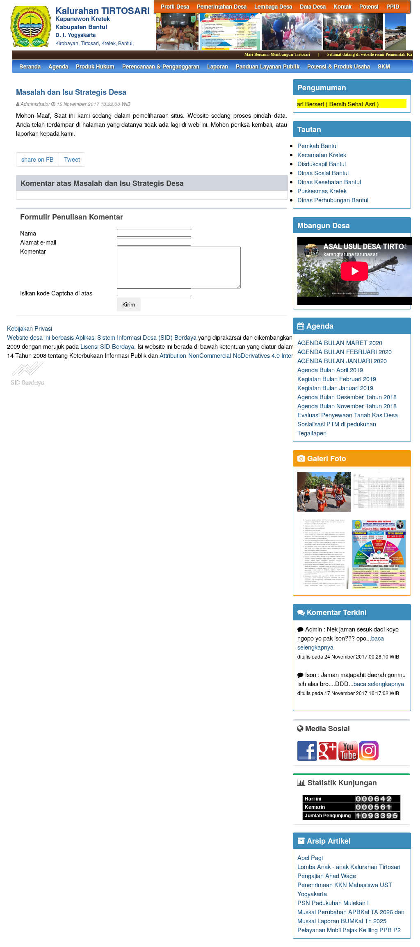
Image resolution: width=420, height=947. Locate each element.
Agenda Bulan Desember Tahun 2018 (347, 396)
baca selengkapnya (379, 683)
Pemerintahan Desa (222, 6)
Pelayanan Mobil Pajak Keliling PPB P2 (349, 929)
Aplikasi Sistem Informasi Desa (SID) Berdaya (135, 337)
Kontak (342, 6)
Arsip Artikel (328, 840)
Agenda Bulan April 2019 (330, 369)
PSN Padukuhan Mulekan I (333, 902)
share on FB (37, 159)
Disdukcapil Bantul (321, 163)
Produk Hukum (95, 66)
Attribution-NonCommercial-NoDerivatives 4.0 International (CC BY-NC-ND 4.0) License (275, 355)
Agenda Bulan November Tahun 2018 (347, 405)
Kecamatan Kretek (321, 154)
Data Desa (313, 6)
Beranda (30, 66)
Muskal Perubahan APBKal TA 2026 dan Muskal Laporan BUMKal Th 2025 (350, 916)
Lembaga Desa (273, 6)
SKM (384, 66)
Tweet (72, 159)
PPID (392, 6)
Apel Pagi (310, 857)
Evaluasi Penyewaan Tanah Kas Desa (347, 414)
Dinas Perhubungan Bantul (332, 199)
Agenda (58, 66)
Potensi (369, 6)
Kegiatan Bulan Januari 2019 (335, 387)
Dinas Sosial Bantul (323, 172)
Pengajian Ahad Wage (326, 875)
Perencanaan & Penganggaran (160, 66)
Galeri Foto (325, 458)
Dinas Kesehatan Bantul (329, 181)
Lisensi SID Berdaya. (108, 346)
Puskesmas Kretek (322, 190)
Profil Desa (175, 6)
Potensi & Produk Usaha (338, 66)
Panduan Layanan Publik (267, 66)
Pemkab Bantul (317, 145)
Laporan (217, 66)
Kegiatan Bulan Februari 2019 (336, 378)
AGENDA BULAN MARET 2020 (339, 342)
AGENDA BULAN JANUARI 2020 (342, 360)
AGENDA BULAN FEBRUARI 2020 (344, 351)
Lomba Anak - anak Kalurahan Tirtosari (348, 866)
